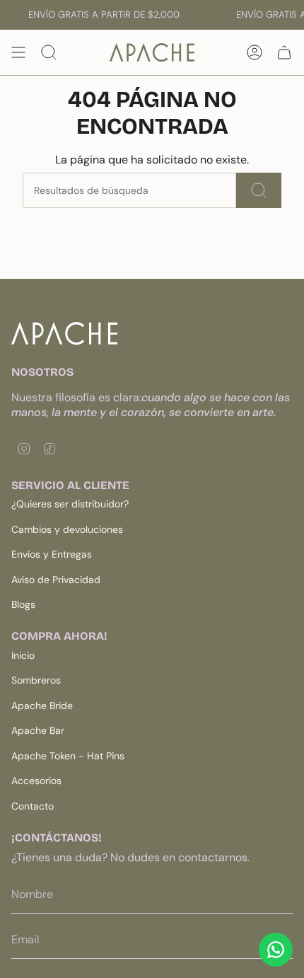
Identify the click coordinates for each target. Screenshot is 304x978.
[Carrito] (284, 52)
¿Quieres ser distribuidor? (70, 503)
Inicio (23, 655)
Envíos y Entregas (51, 554)
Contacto (32, 806)
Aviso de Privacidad (55, 579)
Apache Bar (37, 730)
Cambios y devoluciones (67, 529)
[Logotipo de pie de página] (64, 333)
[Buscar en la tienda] (258, 190)
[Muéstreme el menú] (18, 52)
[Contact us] (276, 950)
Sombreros (36, 680)
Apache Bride (42, 705)
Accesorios (36, 780)
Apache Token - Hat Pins (67, 755)
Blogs (23, 604)
